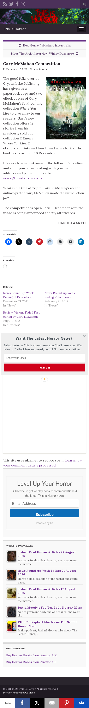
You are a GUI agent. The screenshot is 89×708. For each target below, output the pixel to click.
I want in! (45, 367)
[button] (44, 338)
